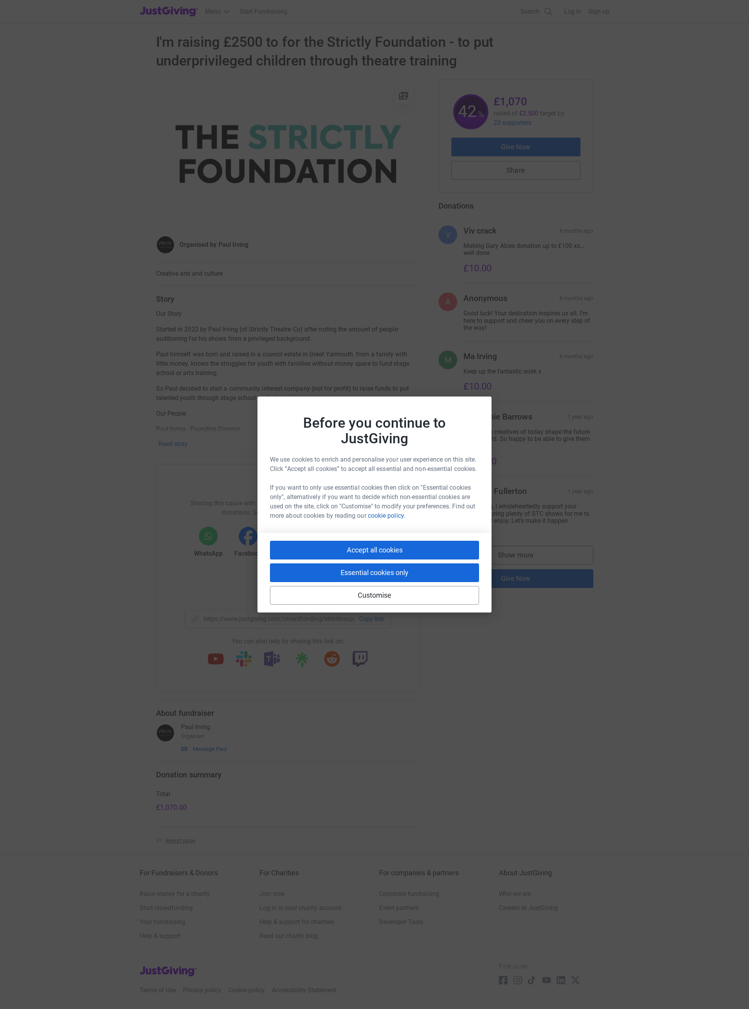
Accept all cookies (375, 550)
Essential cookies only (374, 572)
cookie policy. (386, 515)
